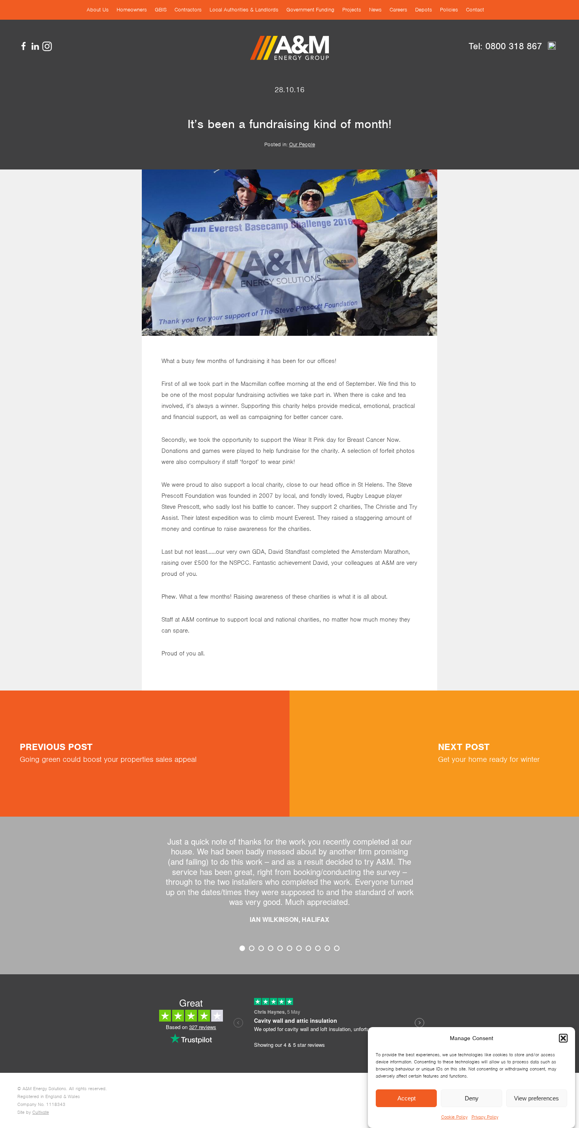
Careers (398, 9)
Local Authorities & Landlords (244, 9)
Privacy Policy (484, 1117)
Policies (449, 9)
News (375, 9)
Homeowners (132, 9)
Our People (302, 144)
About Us (98, 9)
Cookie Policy (454, 1117)
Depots (423, 9)
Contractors (188, 9)
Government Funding (310, 9)
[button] (563, 1038)
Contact (475, 9)
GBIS (161, 9)
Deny (472, 1098)
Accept (406, 1098)
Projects (351, 9)
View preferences (536, 1098)
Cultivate (40, 1112)
